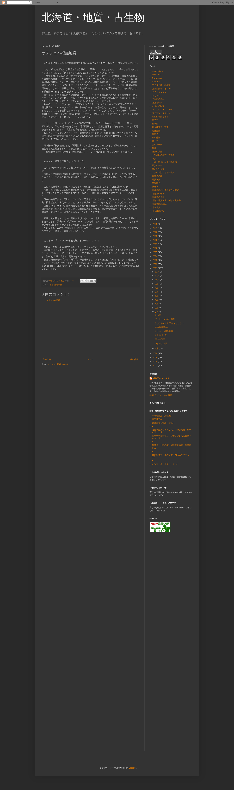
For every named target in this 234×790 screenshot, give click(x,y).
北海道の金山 (158, 197)
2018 (155, 240)
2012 (155, 264)
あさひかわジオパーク (162, 88)
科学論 (155, 123)
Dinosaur (156, 74)
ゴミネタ (156, 95)
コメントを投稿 (53, 300)
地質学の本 (157, 176)
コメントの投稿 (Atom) (57, 364)
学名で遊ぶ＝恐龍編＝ (162, 416)
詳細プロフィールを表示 (161, 395)
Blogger (132, 768)
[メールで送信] (81, 281)
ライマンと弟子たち (161, 113)
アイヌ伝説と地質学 (161, 85)
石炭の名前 (157, 165)
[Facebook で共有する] (91, 281)
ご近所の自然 (158, 99)
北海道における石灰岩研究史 (165, 190)
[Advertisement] (90, 330)
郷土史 (155, 141)
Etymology (157, 78)
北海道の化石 (158, 193)
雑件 (154, 148)
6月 (157, 296)
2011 (155, 268)
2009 (155, 357)
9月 (157, 284)
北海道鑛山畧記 (159, 204)
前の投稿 (134, 359)
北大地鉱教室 (158, 211)
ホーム (90, 359)
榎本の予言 (160, 339)
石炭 (51, 285)
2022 (155, 224)
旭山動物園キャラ (160, 116)
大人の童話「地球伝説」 (163, 172)
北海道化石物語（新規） (163, 423)
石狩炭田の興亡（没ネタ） (164, 155)
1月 (157, 348)
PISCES (156, 81)
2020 (155, 232)
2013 (155, 260)
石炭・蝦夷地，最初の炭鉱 (164, 162)
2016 (155, 248)
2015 (155, 252)
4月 (157, 304)
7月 (157, 292)
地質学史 (58, 285)
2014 (155, 256)
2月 (157, 312)
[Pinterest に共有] (94, 281)
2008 (155, 361)
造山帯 (158, 315)
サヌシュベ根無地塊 (164, 331)
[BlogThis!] (85, 281)
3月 (157, 308)
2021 (155, 228)
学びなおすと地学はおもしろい (169, 323)
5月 (157, 300)
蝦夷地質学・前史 (160, 127)
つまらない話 (161, 343)
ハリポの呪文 (158, 106)
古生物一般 (157, 144)
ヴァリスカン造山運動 (165, 319)
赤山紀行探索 (158, 169)
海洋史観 (156, 130)
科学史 (155, 120)
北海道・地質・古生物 (93, 17)
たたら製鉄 (157, 102)
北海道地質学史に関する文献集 (166, 200)
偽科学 (155, 134)
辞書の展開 (157, 151)
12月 (157, 272)
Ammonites (157, 71)
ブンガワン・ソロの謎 (162, 109)
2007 (155, 365)
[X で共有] (88, 281)
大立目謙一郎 (161, 335)
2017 (155, 244)
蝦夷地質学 (157, 419)
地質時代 (156, 183)
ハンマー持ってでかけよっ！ (165, 464)
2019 (155, 236)
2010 (155, 353)
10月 (157, 279)
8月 (157, 288)
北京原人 (156, 207)
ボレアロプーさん (161, 378)
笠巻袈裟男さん (162, 327)
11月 (157, 276)
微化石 (155, 186)
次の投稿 (46, 359)
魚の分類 (156, 137)
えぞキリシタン (159, 92)
